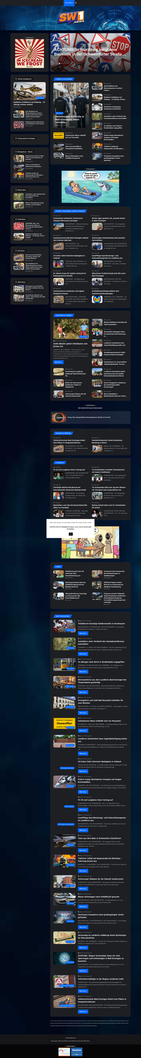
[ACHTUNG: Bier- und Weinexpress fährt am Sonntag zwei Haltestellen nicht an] (19, 226)
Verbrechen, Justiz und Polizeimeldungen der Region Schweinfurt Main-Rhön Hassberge (64, 1020)
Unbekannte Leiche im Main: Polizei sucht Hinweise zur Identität (35, 157)
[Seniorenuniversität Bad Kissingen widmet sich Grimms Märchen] (58, 246)
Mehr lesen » (58, 362)
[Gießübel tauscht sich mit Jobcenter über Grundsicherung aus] (58, 574)
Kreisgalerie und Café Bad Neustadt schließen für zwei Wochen (35, 287)
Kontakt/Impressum (70, 1038)
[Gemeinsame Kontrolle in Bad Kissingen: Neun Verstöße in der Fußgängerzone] (71, 105)
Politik (58, 567)
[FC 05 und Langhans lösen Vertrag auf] (58, 475)
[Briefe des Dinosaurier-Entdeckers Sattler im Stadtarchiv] (58, 383)
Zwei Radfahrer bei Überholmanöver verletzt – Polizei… (113, 88)
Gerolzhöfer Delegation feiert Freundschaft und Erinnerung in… (115, 334)
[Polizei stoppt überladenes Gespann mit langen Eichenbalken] (97, 135)
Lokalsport (60, 463)
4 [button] (59, 63)
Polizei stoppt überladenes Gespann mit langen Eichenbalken (113, 137)
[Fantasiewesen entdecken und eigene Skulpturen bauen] (58, 299)
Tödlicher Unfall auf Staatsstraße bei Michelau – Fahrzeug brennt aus (35, 174)
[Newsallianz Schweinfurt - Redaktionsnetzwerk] (70, 18)
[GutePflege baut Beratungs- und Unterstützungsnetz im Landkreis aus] (97, 264)
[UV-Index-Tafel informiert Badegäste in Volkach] (58, 264)
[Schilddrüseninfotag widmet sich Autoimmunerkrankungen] (97, 299)
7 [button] (64, 63)
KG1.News (81, 1041)
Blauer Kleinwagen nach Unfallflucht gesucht (98, 897)
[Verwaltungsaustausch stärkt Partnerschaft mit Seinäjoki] (97, 352)
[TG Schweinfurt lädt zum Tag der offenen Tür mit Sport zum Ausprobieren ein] (97, 495)
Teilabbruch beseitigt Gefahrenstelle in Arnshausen (101, 624)
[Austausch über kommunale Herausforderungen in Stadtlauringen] (97, 574)
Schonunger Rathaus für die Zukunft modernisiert (100, 879)
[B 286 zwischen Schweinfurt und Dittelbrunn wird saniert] (19, 124)
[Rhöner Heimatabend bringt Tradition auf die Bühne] (19, 205)
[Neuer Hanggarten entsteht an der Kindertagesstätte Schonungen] (97, 383)
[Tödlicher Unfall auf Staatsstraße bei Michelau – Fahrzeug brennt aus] (97, 146)
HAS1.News (75, 1041)
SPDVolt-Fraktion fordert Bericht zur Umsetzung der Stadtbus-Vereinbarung (113, 585)
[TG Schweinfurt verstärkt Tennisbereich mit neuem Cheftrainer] (97, 478)
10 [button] (68, 63)
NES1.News (87, 1041)
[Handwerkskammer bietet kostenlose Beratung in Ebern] (97, 448)
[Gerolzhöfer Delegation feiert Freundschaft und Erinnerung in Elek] (97, 332)
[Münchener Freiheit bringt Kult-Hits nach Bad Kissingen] (97, 281)
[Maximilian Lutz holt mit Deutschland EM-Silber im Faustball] (58, 513)
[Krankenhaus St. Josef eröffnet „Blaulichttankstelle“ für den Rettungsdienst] (97, 362)
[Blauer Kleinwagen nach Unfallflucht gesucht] (58, 156)
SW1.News (68, 3)
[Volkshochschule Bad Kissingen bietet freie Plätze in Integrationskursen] (58, 448)
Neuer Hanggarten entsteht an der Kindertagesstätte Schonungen (115, 385)
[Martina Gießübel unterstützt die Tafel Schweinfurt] (97, 322)
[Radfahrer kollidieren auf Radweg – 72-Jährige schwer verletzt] (97, 97)
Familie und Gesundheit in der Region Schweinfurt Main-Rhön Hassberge (90, 1020)
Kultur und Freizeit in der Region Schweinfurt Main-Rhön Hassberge (112, 1020)
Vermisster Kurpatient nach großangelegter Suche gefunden (114, 158)
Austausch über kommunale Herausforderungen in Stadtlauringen (114, 573)
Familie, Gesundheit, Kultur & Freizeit (70, 211)
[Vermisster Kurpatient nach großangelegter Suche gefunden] (97, 156)
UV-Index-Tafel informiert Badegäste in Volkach (99, 761)
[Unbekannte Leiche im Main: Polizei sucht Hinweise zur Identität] (19, 158)
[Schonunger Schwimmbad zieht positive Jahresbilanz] (97, 246)
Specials (72, 1023)
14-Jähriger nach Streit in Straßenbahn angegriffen (101, 662)
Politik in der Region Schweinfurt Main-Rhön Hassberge (66, 1025)
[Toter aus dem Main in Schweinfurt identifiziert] (58, 146)
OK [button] (71, 534)
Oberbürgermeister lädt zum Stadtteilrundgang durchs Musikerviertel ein (75, 585)
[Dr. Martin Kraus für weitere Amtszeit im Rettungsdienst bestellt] (58, 281)
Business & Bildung (63, 433)
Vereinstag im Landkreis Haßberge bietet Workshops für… (75, 374)
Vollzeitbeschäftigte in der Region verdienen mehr (101, 979)
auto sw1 (59, 125)
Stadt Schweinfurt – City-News (79, 1023)
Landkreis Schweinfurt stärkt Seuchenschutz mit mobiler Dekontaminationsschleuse (114, 374)
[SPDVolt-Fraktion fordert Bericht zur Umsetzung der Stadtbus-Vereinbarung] (97, 585)
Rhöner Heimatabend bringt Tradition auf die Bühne (35, 203)
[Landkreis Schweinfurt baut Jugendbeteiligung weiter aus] (97, 343)
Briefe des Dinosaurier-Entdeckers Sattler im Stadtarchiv (73, 385)
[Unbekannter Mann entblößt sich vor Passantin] (58, 135)
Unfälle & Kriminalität (64, 79)
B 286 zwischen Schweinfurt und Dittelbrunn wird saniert (35, 122)
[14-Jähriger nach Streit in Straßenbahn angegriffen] (97, 126)
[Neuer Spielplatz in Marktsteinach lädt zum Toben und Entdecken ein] (97, 394)
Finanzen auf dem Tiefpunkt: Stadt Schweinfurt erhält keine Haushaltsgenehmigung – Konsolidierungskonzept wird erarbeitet (115, 598)
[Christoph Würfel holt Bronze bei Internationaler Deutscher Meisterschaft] (58, 495)
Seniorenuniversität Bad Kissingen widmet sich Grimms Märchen (33, 256)
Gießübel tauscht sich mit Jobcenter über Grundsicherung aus (74, 573)
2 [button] (56, 63)
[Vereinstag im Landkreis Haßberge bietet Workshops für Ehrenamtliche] (58, 371)
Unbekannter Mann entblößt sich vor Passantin (99, 721)
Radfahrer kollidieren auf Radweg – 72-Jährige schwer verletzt (35, 235)
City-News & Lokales (64, 315)
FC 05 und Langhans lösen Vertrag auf (69, 470)
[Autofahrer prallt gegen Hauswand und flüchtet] (97, 107)
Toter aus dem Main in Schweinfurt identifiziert (99, 838)
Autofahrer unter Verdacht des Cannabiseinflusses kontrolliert (35, 195)
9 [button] (67, 63)
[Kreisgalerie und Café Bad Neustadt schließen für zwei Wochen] (19, 289)
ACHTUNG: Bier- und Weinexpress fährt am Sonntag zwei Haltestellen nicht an (34, 226)
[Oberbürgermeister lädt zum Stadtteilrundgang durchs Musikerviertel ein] (58, 585)
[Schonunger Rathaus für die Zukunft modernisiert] (58, 394)
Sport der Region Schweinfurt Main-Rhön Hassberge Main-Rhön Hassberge (96, 1023)
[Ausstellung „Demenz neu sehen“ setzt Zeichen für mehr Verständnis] (19, 297)
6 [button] (62, 63)
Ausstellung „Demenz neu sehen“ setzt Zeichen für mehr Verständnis (35, 296)
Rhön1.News (68, 1041)
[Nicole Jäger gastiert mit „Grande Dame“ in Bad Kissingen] (97, 226)
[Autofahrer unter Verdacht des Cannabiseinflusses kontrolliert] (97, 116)
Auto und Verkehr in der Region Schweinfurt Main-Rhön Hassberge (86, 1025)
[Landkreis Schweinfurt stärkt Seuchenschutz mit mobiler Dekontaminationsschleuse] (97, 371)
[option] (90, 52)
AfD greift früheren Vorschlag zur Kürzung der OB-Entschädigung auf (76, 596)
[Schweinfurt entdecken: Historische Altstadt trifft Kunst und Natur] (58, 226)
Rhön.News (61, 1041)
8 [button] (65, 63)
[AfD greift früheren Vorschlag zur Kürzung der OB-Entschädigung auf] (58, 596)
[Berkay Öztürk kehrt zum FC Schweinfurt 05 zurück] (97, 513)
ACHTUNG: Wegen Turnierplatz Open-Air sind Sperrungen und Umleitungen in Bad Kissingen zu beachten (101, 958)
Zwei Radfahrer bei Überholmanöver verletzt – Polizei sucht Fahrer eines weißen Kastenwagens (34, 114)
